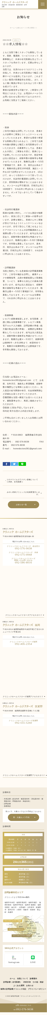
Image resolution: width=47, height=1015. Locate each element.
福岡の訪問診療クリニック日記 (13, 989)
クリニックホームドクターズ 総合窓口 (23, 547)
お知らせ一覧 (21, 505)
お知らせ (16, 40)
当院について (22, 979)
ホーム (12, 979)
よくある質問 (18, 985)
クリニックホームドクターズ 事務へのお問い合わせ (24, 561)
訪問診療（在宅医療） (12, 982)
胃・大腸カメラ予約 (21, 817)
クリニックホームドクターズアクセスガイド (23, 615)
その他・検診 (38, 982)
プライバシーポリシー (37, 989)
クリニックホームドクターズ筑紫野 (23, 722)
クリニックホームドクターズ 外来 (23, 554)
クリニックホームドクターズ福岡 (23, 643)
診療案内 (33, 979)
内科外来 (27, 982)
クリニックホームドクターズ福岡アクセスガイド (23, 697)
